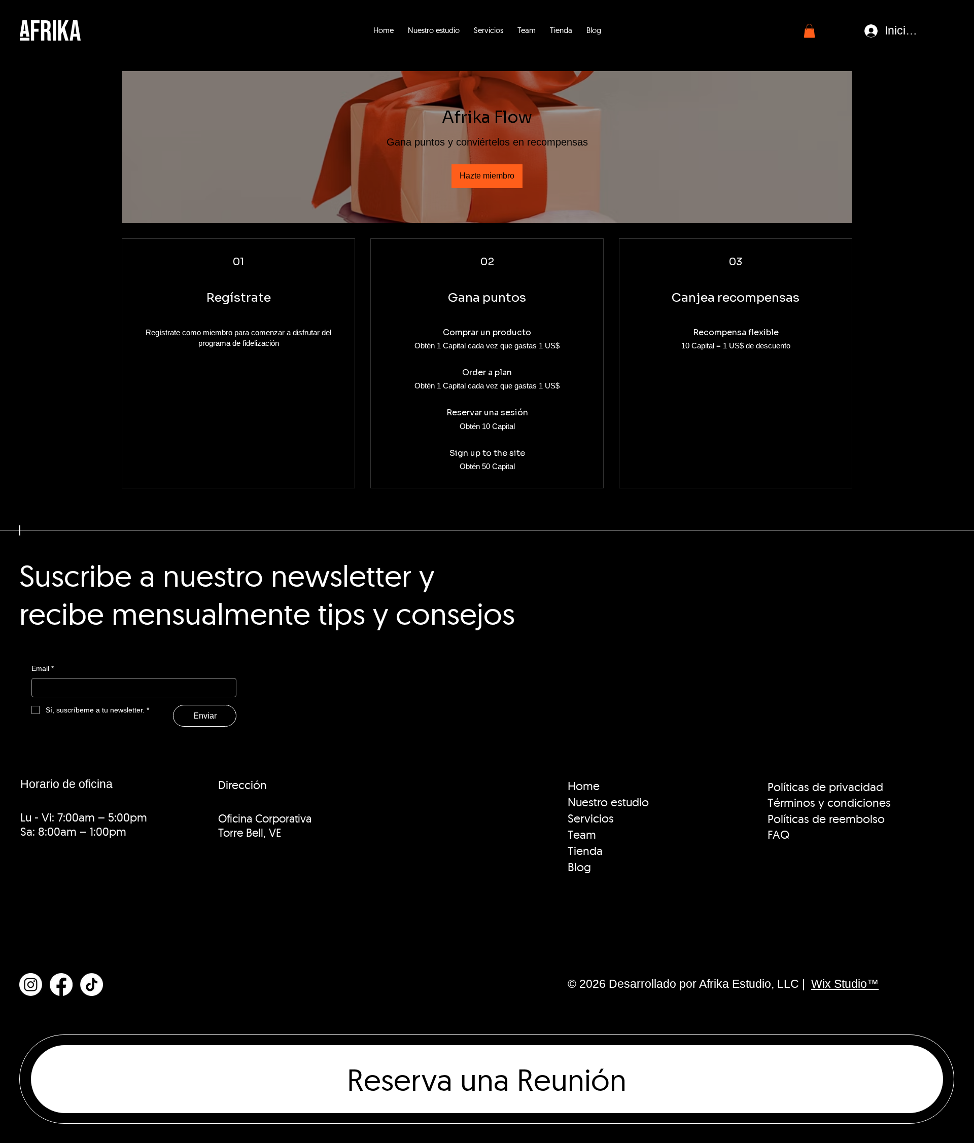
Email (42, 668)
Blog (579, 867)
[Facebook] (61, 984)
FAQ (778, 835)
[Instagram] (30, 984)
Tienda (585, 851)
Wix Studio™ (845, 984)
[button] (809, 31)
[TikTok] (91, 984)
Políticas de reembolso (826, 819)
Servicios (591, 818)
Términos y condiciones (829, 803)
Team (582, 835)
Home (584, 786)
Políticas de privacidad (825, 787)
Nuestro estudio (608, 802)
